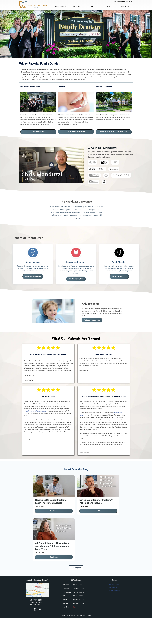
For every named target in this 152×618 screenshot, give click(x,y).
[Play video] (51, 165)
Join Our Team (114, 584)
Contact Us (125, 7)
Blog (108, 6)
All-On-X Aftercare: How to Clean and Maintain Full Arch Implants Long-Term (52, 546)
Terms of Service (114, 591)
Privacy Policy (113, 587)
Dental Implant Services (33, 276)
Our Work (76, 6)
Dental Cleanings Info (119, 276)
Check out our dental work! (76, 132)
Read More (54, 511)
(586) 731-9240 (127, 2)
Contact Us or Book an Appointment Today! (113, 132)
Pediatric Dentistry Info (92, 320)
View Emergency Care (76, 279)
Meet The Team (38, 132)
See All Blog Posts (76, 568)
